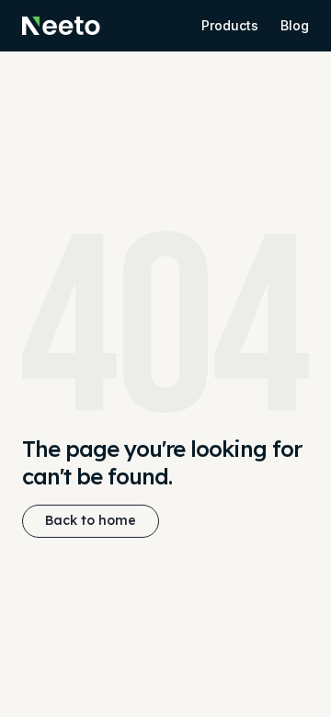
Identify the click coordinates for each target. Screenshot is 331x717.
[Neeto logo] (61, 26)
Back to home (90, 520)
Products (229, 25)
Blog (294, 25)
